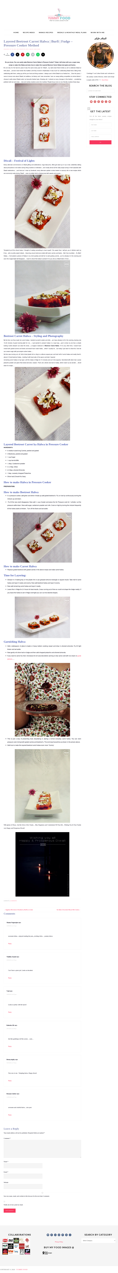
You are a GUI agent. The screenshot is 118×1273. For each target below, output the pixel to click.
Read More (105, 80)
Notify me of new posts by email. (13, 1205)
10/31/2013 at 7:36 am (11, 1063)
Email (6, 1172)
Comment (7, 1138)
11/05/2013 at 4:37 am (11, 1097)
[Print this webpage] (33, 54)
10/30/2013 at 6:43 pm (11, 994)
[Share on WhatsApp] (38, 54)
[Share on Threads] (43, 54)
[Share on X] (17, 54)
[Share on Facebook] (12, 54)
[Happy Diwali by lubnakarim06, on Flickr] (42, 896)
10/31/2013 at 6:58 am (11, 1028)
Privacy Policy (59, 1242)
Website (6, 1182)
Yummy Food (59, 14)
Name (6, 1161)
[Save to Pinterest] (23, 54)
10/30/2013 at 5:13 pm (11, 926)
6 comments (13, 900)
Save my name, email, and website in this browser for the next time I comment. (27, 1196)
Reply (10, 943)
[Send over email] (28, 54)
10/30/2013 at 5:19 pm (11, 960)
